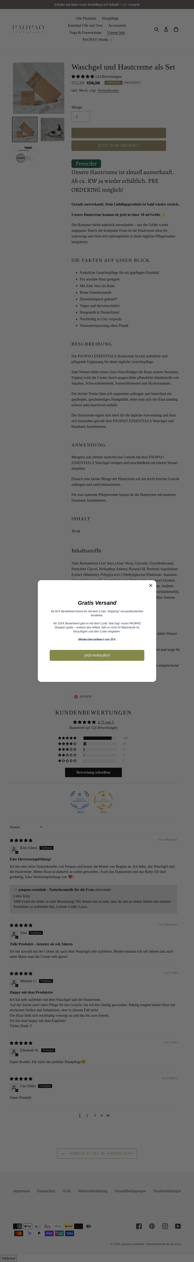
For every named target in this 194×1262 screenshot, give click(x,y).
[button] (151, 585)
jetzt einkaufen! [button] (97, 655)
